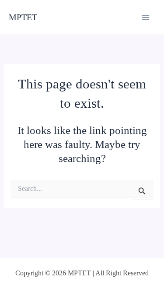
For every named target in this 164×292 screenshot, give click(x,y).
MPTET (23, 17)
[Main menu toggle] (145, 17)
